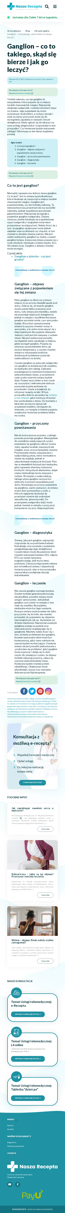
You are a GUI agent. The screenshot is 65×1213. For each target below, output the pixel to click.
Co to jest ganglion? (26, 146)
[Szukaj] (47, 6)
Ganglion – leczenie (26, 163)
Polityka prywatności (15, 1146)
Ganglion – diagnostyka (28, 159)
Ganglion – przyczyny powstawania (33, 156)
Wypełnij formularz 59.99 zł (27, 1014)
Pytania (10, 1125)
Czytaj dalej (45, 829)
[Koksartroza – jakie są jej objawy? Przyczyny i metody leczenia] (32, 855)
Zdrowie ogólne (41, 30)
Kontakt (10, 1129)
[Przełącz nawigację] (55, 6)
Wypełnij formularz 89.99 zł (27, 1059)
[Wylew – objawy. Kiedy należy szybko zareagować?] (32, 921)
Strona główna (14, 30)
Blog (27, 30)
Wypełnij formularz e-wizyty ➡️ (21, 93)
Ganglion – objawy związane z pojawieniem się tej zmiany (31, 151)
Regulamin (11, 1142)
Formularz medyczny (32, 782)
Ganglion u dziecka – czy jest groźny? (32, 258)
